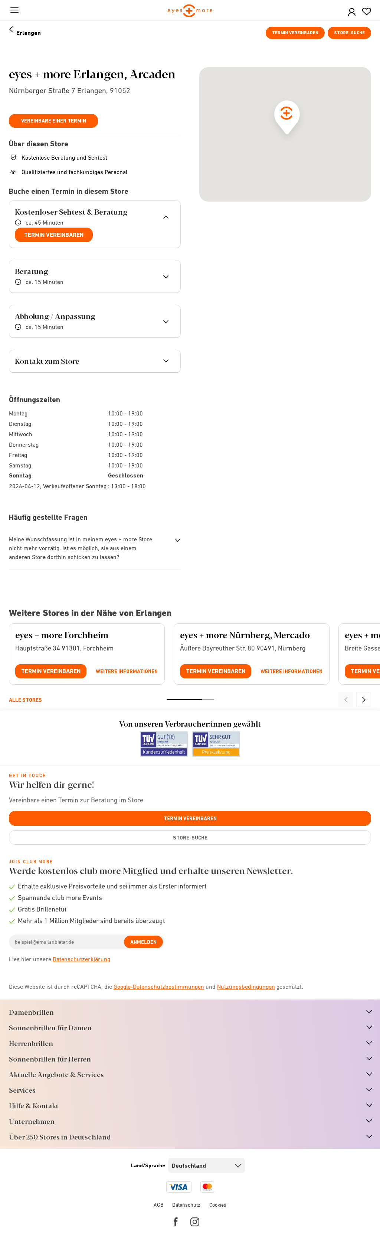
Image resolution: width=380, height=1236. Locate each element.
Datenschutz (186, 1205)
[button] (351, 12)
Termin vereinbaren (295, 32)
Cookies (217, 1205)
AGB (158, 1205)
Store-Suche (349, 32)
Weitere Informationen (127, 671)
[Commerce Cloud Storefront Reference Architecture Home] (190, 11)
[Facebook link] (176, 1221)
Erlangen (28, 32)
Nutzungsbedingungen (246, 986)
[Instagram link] (194, 1221)
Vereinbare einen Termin (53, 121)
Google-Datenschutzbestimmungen (159, 986)
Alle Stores (25, 700)
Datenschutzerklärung (81, 959)
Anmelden (143, 942)
